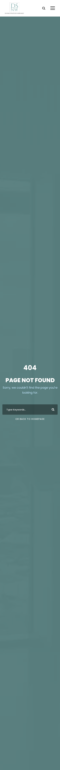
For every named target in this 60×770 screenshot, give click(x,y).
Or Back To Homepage (30, 419)
